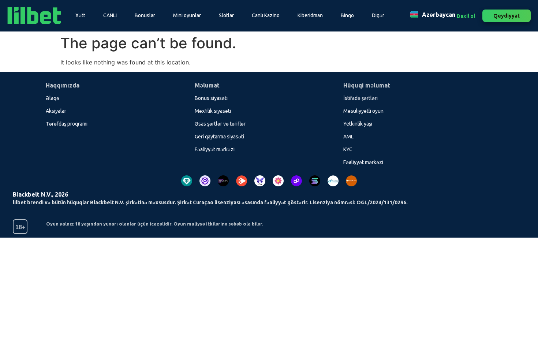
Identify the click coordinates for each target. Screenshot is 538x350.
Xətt (80, 15)
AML (348, 136)
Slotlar (226, 15)
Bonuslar (145, 15)
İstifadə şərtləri (360, 98)
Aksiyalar (56, 111)
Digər (378, 15)
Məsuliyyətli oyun (363, 111)
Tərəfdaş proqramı (66, 124)
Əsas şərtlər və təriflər (220, 124)
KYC (347, 149)
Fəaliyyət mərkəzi (215, 149)
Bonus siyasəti (211, 98)
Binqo (347, 15)
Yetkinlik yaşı (357, 124)
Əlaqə (52, 98)
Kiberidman (310, 15)
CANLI (110, 15)
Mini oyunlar (187, 15)
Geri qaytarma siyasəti (219, 136)
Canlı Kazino (266, 15)
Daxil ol (466, 16)
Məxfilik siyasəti (213, 111)
